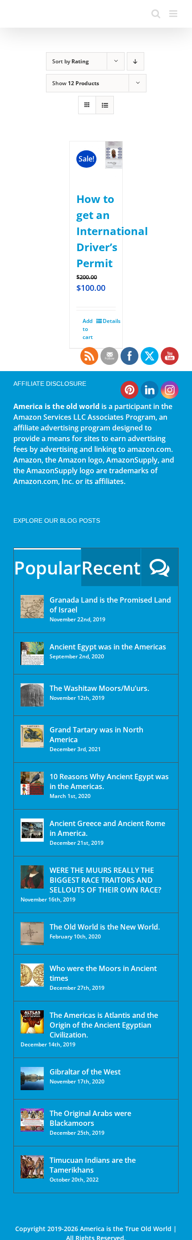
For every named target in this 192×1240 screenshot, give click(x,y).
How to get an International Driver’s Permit (112, 230)
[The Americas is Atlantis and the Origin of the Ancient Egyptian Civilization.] (32, 1021)
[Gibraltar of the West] (32, 1078)
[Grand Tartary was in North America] (32, 736)
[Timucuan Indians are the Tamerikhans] (32, 1166)
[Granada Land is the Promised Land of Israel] (32, 606)
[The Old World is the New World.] (32, 933)
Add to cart (88, 329)
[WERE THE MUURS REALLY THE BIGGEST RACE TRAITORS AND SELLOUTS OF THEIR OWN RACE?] (32, 877)
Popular (47, 567)
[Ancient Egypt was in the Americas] (32, 653)
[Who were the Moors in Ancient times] (32, 975)
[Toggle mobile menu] (174, 13)
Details (109, 321)
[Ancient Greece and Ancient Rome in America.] (32, 830)
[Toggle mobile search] (155, 13)
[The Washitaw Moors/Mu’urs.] (32, 695)
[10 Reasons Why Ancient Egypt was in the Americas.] (32, 783)
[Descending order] (135, 61)
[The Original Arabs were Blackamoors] (32, 1120)
